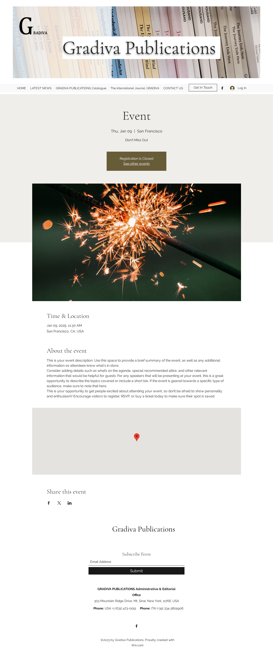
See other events (136, 164)
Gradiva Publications (144, 529)
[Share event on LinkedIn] (70, 503)
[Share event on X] (59, 503)
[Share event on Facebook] (49, 503)
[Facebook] (222, 88)
